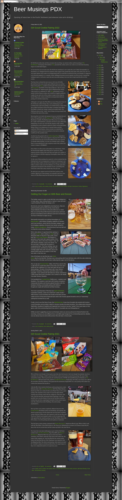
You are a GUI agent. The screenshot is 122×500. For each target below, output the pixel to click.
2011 (99, 85)
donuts (51, 326)
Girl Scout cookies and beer (65, 186)
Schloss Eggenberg (54, 136)
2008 (99, 92)
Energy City (49, 118)
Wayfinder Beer (58, 302)
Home (57, 475)
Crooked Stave (46, 279)
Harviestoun (35, 87)
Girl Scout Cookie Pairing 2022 (45, 28)
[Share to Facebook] (63, 184)
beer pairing (45, 186)
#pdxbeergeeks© (19, 92)
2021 (99, 65)
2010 (99, 87)
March (101, 57)
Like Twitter (101, 35)
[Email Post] (55, 184)
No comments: (49, 184)
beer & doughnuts (39, 326)
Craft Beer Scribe (19, 42)
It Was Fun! (17, 64)
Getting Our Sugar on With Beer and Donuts (51, 194)
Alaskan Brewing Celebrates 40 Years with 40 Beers (19, 45)
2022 (99, 55)
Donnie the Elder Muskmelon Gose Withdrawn (18, 56)
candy (51, 234)
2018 (99, 70)
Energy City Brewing (53, 186)
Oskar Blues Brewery (47, 389)
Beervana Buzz (18, 71)
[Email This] (58, 184)
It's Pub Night (17, 53)
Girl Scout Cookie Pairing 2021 (45, 334)
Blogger (68, 487)
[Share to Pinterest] (65, 184)
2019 (99, 67)
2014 (99, 78)
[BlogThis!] (60, 184)
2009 (99, 90)
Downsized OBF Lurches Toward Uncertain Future (18, 74)
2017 (99, 72)
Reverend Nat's (44, 264)
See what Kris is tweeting (102, 47)
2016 (99, 74)
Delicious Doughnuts (40, 227)
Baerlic (37, 468)
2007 (99, 94)
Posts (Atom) (41, 477)
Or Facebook (101, 37)
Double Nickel (35, 410)
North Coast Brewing (41, 237)
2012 (99, 83)
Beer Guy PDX (18, 63)
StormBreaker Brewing (60, 379)
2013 (99, 81)
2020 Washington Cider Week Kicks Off (18, 84)
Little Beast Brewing (43, 433)
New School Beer (19, 81)
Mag (41, 86)
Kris (52, 91)
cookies (38, 234)
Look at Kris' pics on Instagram (102, 44)
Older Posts (88, 475)
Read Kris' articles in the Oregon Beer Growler (103, 40)
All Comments (19, 133)
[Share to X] (62, 184)
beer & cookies (38, 186)
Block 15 (55, 468)
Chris (53, 64)
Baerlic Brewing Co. (60, 423)
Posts (17, 130)
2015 (99, 76)
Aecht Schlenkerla (59, 291)
